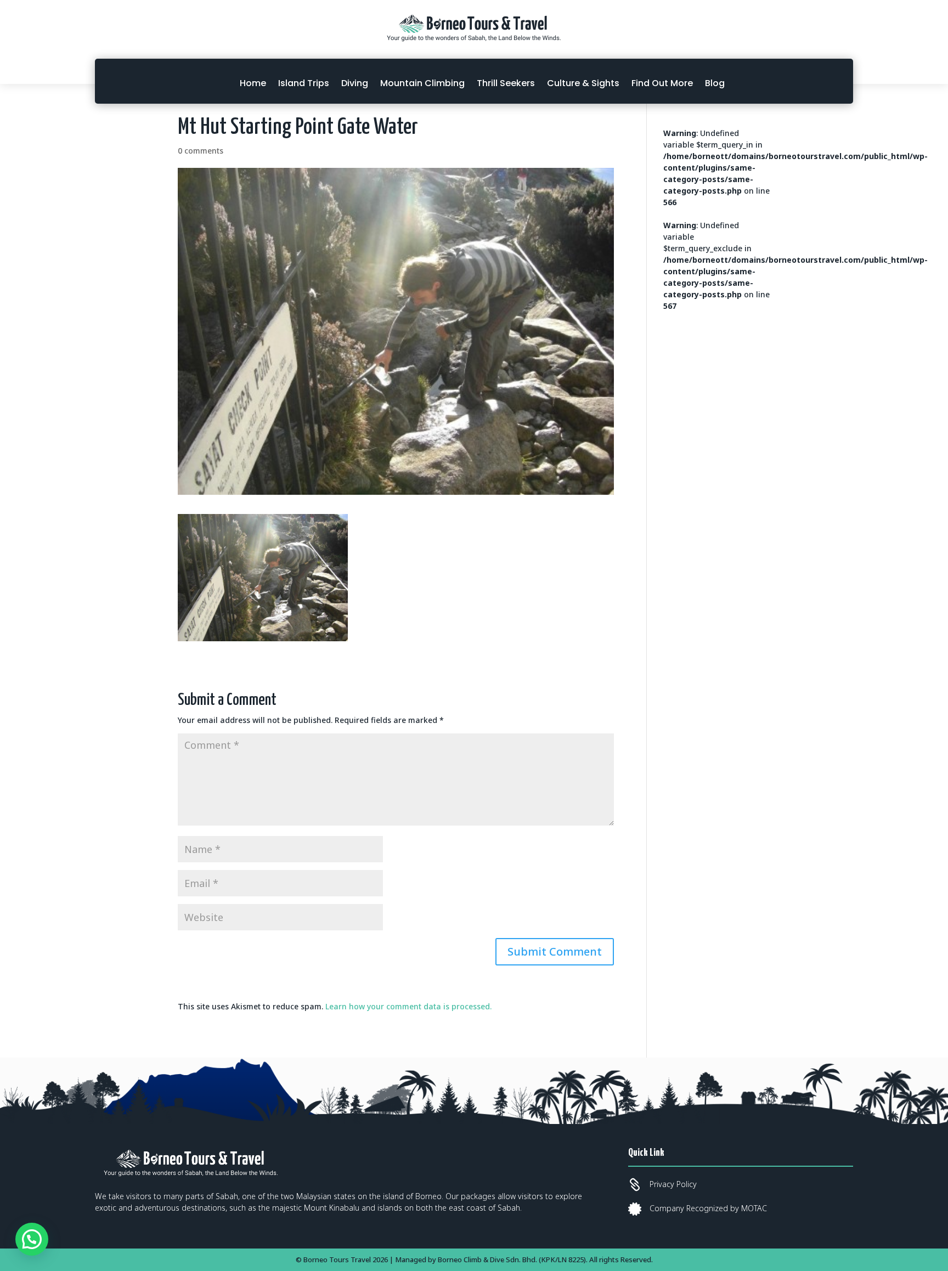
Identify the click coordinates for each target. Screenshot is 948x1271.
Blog (715, 83)
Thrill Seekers (506, 83)
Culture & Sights (583, 83)
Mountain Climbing (422, 83)
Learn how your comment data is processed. (408, 1006)
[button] (31, 1239)
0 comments (200, 150)
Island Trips (303, 83)
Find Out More (662, 83)
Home (253, 83)
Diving (354, 83)
